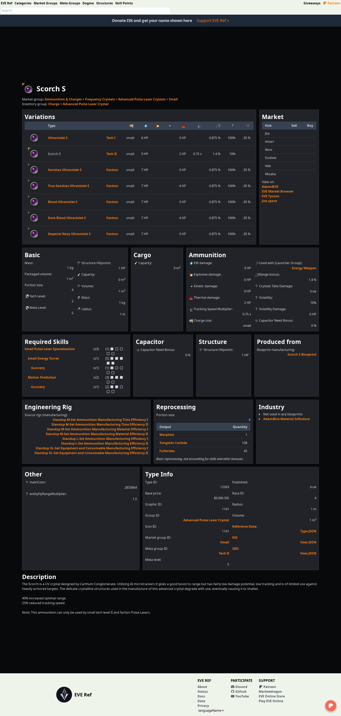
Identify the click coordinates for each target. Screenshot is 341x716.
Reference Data (244, 526)
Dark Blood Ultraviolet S (67, 218)
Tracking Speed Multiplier (213, 309)
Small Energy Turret (43, 358)
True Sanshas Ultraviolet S (68, 186)
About (202, 687)
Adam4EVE (270, 186)
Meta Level (38, 307)
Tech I (110, 138)
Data (201, 701)
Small (173, 99)
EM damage (203, 263)
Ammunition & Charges (63, 99)
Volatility (265, 297)
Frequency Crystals (100, 99)
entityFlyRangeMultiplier (48, 494)
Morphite (166, 435)
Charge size (202, 320)
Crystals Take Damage (275, 286)
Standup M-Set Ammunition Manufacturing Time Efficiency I (100, 420)
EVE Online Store (272, 696)
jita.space (269, 201)
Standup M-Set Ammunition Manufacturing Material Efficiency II (97, 434)
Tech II (111, 154)
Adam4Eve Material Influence (286, 419)
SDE (235, 548)
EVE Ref (6, 3)
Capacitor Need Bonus (275, 320)
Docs (201, 696)
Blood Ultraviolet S (62, 202)
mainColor (37, 482)
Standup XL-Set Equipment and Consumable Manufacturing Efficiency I (92, 448)
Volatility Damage (272, 309)
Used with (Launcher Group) (280, 263)
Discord (241, 687)
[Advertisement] (170, 54)
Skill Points (124, 3)
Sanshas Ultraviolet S (65, 170)
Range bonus (269, 274)
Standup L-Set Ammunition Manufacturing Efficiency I (105, 438)
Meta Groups (70, 3)
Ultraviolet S (57, 138)
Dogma (88, 3)
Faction (112, 170)
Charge (53, 104)
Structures (104, 3)
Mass (85, 297)
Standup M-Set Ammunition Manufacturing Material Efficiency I (97, 429)
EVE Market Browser (277, 191)
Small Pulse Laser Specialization (50, 349)
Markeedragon (270, 691)
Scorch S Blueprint (302, 354)
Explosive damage (207, 274)
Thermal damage (206, 297)
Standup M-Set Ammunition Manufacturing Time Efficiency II (100, 424)
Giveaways (312, 3)
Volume (87, 286)
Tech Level (37, 296)
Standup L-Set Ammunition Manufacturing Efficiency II (104, 443)
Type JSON (308, 531)
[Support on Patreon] (330, 705)
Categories (23, 3)
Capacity (88, 274)
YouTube (242, 696)
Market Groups (45, 3)
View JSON (308, 542)
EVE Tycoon (270, 196)
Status (203, 691)
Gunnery (38, 368)
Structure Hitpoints (96, 263)
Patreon (333, 3)
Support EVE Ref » (213, 20)
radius (86, 309)
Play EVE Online (271, 701)
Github (240, 691)
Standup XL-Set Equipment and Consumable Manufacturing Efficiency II (91, 453)
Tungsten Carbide (173, 443)
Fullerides (167, 451)
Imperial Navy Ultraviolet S (69, 234)
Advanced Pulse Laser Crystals (142, 99)
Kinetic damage (205, 286)
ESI (234, 537)
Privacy (203, 706)
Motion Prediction (42, 377)
